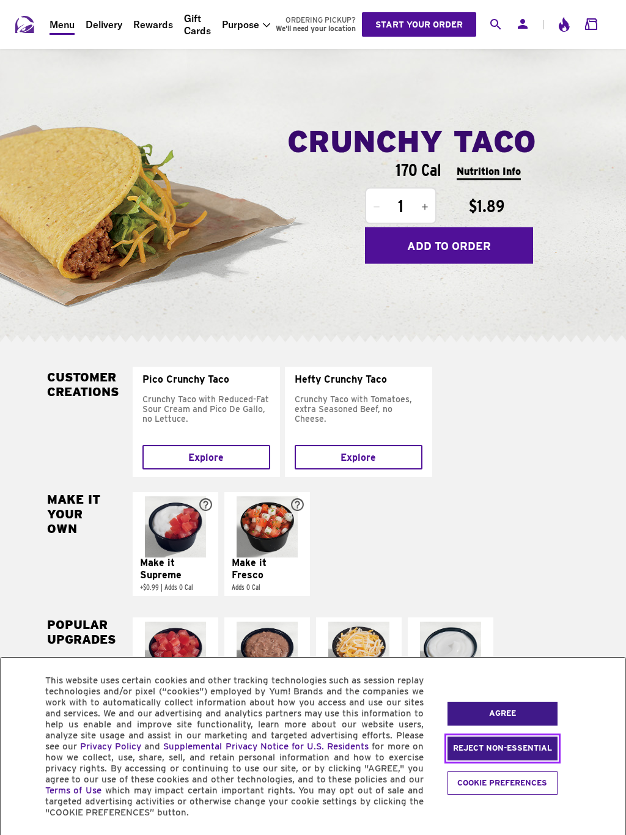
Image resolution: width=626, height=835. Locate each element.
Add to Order (449, 245)
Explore (206, 457)
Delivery (104, 24)
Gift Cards (197, 24)
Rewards (153, 24)
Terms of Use (73, 790)
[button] (175, 544)
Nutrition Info (489, 171)
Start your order (419, 24)
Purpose (240, 24)
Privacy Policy (110, 746)
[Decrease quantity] (376, 207)
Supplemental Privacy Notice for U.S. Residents (266, 746)
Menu (62, 24)
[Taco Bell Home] (25, 24)
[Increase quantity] (424, 207)
